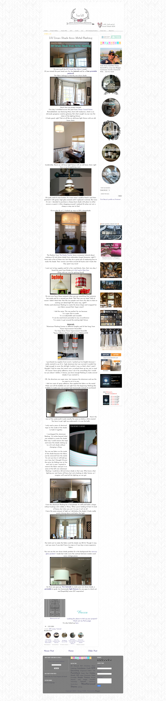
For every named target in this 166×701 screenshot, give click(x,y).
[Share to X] (51, 626)
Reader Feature (84, 677)
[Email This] (48, 626)
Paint (93, 675)
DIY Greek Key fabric (73, 69)
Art (81, 666)
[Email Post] (45, 626)
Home (71, 651)
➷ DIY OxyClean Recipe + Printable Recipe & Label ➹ (48, 641)
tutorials (68, 587)
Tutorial (58, 629)
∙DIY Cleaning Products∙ (92, 30)
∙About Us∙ (111, 30)
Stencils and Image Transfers (83, 679)
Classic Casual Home (85, 109)
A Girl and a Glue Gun (81, 270)
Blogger (97, 691)
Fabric (90, 670)
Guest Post (84, 673)
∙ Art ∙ (82, 30)
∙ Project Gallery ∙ (54, 30)
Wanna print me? (55, 618)
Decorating (75, 670)
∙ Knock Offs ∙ (64, 30)
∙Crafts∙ (77, 30)
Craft (89, 668)
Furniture (75, 673)
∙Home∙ (46, 30)
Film (94, 670)
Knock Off (75, 675)
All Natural (75, 666)
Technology (74, 681)
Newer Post (49, 651)
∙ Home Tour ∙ (103, 30)
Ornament (87, 675)
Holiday (92, 673)
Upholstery (92, 681)
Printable (74, 677)
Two (63, 587)
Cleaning (73, 668)
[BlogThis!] (49, 626)
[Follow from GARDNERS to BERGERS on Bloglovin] (106, 38)
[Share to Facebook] (52, 626)
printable (48, 589)
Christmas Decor (89, 666)
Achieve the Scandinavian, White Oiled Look (56, 641)
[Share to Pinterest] (53, 626)
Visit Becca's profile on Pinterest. (110, 199)
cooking (80, 687)
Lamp (54, 629)
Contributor (81, 668)
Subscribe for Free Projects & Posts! (56, 676)
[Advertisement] (110, 212)
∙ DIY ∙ (71, 30)
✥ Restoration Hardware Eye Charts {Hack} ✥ (81, 641)
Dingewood (83, 670)
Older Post (92, 651)
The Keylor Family (66, 255)
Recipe (93, 677)
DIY (50, 629)
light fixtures (74, 589)
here (76, 623)
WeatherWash (74, 684)
